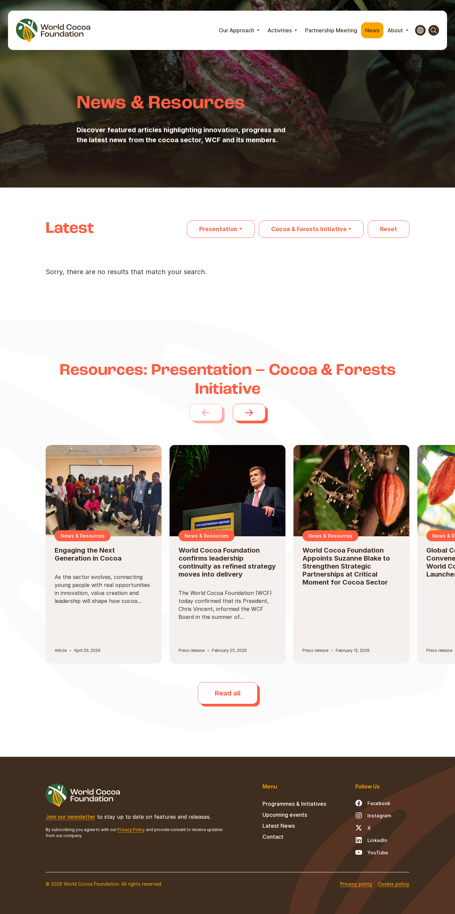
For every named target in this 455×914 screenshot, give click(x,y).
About (395, 30)
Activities (280, 30)
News (372, 30)
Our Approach (237, 30)
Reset (388, 229)
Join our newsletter (70, 816)
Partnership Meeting (331, 30)
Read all (227, 693)
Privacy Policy (131, 829)
